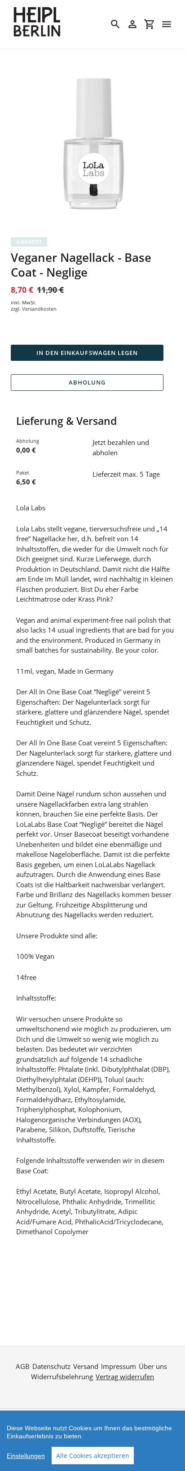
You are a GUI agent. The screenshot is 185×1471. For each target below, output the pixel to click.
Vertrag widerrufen (125, 1376)
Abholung (87, 382)
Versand (85, 1366)
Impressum (118, 1366)
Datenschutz (51, 1366)
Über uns (153, 1366)
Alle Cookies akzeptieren (92, 1455)
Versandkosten (39, 308)
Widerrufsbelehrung (62, 1376)
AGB (23, 1366)
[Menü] (166, 24)
